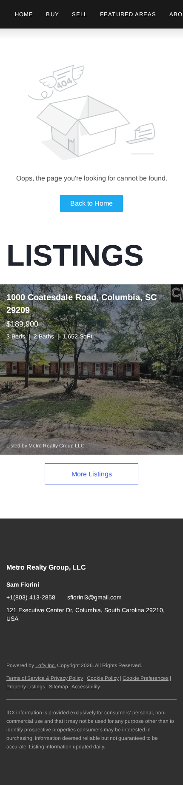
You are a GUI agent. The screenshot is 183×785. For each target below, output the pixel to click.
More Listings (91, 474)
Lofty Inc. (45, 665)
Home (24, 14)
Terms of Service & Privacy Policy (44, 678)
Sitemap (58, 687)
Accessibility (85, 687)
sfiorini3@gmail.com (94, 597)
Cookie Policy (103, 678)
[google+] (12, 637)
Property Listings (25, 687)
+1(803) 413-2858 (30, 597)
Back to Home (91, 203)
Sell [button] (79, 14)
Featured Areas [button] (128, 14)
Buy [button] (52, 14)
